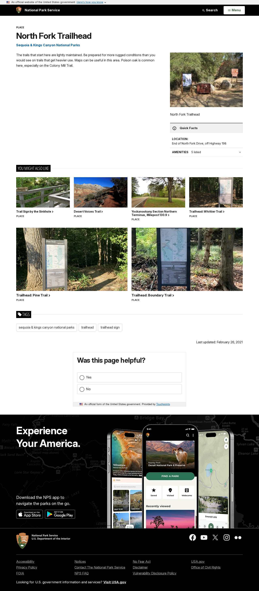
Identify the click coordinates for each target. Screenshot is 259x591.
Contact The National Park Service (99, 567)
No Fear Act (142, 561)
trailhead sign (110, 327)
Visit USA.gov (114, 582)
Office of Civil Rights (206, 567)
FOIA (20, 573)
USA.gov (198, 561)
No (88, 389)
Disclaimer (140, 567)
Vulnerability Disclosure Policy (154, 573)
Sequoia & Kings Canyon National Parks (48, 45)
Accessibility (25, 561)
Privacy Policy (26, 567)
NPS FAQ (81, 573)
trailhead (87, 327)
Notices (80, 561)
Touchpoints (163, 404)
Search (211, 10)
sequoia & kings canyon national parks (46, 327)
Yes (88, 377)
